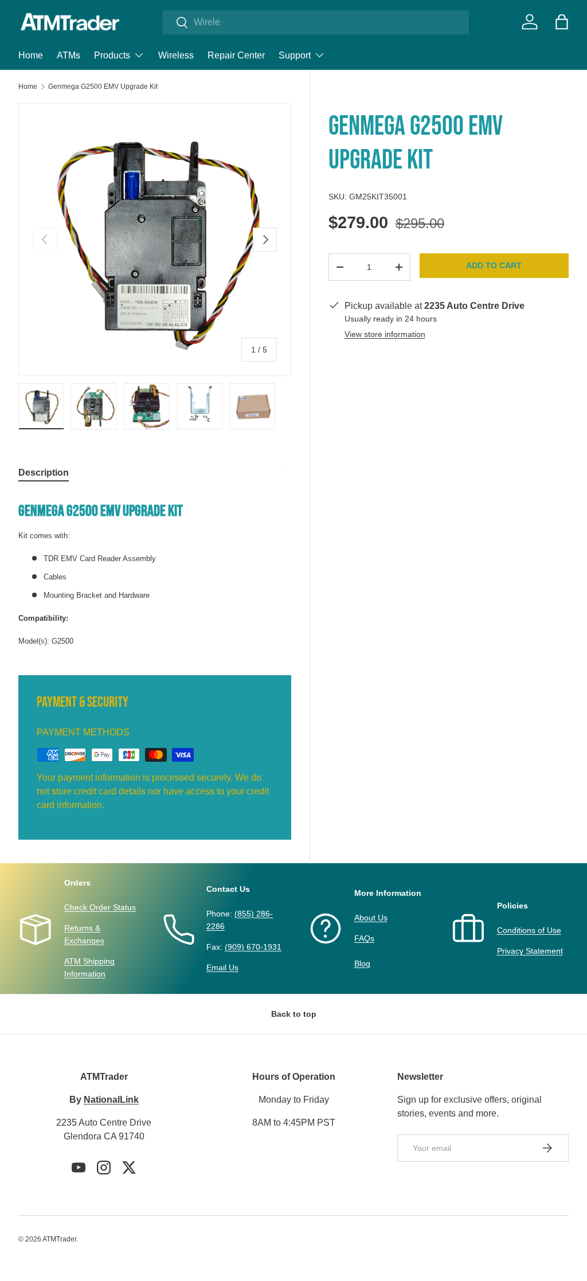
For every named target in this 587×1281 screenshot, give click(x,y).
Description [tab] (43, 472)
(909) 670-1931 (253, 946)
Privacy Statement (530, 950)
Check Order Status (100, 907)
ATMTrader (59, 1239)
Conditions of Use (529, 930)
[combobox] (316, 22)
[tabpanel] (154, 571)
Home (30, 55)
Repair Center (236, 55)
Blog (362, 963)
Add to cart (494, 265)
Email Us (222, 967)
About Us (371, 917)
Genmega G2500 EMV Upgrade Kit (103, 86)
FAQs (364, 938)
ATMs (68, 55)
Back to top (293, 1013)
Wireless (176, 55)
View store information (385, 334)
